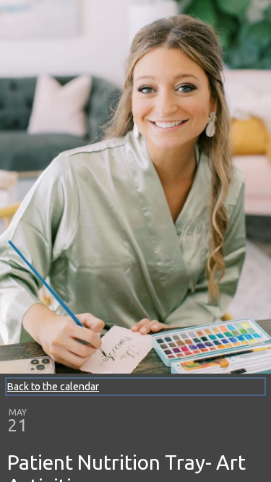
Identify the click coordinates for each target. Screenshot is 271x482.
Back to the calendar (53, 386)
